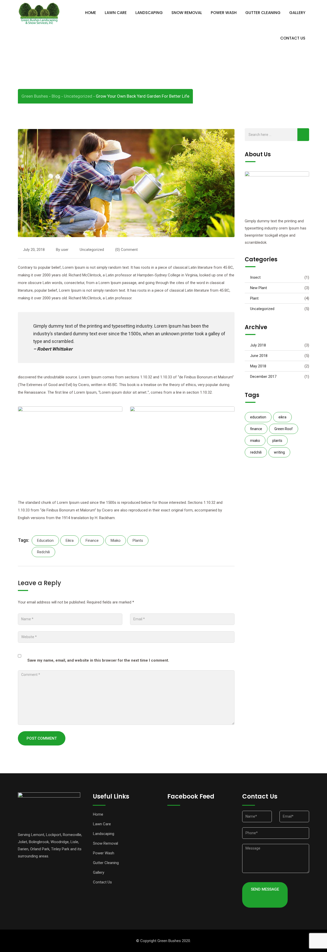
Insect (255, 277)
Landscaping (149, 12)
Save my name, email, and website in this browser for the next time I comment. (98, 660)
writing (279, 452)
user (64, 249)
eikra (70, 540)
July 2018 (258, 345)
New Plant (258, 288)
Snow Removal (186, 12)
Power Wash (224, 12)
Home (90, 12)
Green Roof (283, 429)
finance (92, 540)
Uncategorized (92, 249)
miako (116, 540)
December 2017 (263, 376)
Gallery (297, 12)
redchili (43, 552)
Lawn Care (116, 12)
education (45, 540)
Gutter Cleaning (263, 12)
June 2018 (258, 355)
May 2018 (258, 366)
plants (138, 540)
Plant (254, 298)
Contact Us (292, 38)
